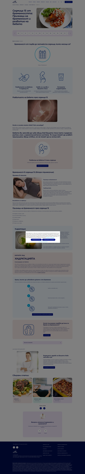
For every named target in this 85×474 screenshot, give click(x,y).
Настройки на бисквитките (43, 241)
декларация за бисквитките (50, 237)
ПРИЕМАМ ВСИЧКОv (36, 239)
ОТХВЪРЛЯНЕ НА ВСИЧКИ (49, 239)
